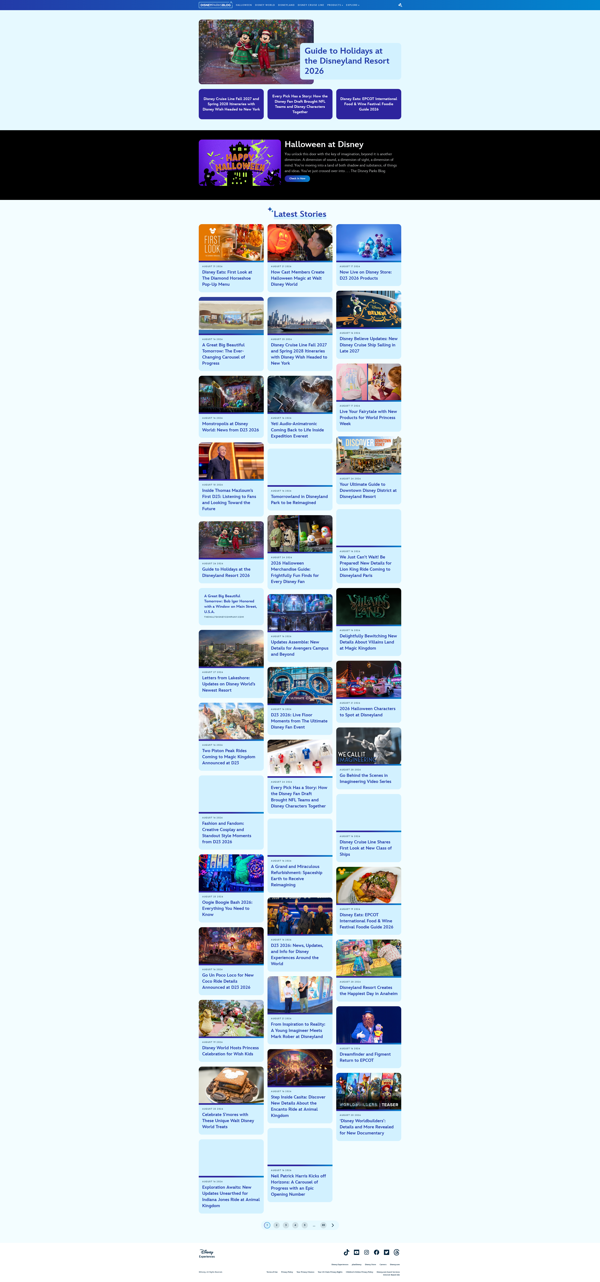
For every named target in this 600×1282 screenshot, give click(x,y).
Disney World (265, 5)
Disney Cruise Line (311, 5)
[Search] (400, 5)
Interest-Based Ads (391, 1275)
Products (334, 5)
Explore (352, 5)
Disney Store (370, 1264)
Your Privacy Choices (305, 1272)
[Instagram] (366, 1252)
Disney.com (395, 1264)
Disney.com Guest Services (388, 1272)
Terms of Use (272, 1272)
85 (323, 1225)
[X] (386, 1252)
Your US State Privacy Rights (330, 1272)
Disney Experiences (340, 1264)
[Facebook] (376, 1252)
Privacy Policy (287, 1272)
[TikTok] (346, 1252)
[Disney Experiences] (207, 1253)
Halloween (244, 5)
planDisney (356, 1264)
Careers (383, 1264)
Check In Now (297, 178)
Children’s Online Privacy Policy (359, 1272)
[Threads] (396, 1252)
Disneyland (286, 5)
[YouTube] (356, 1252)
